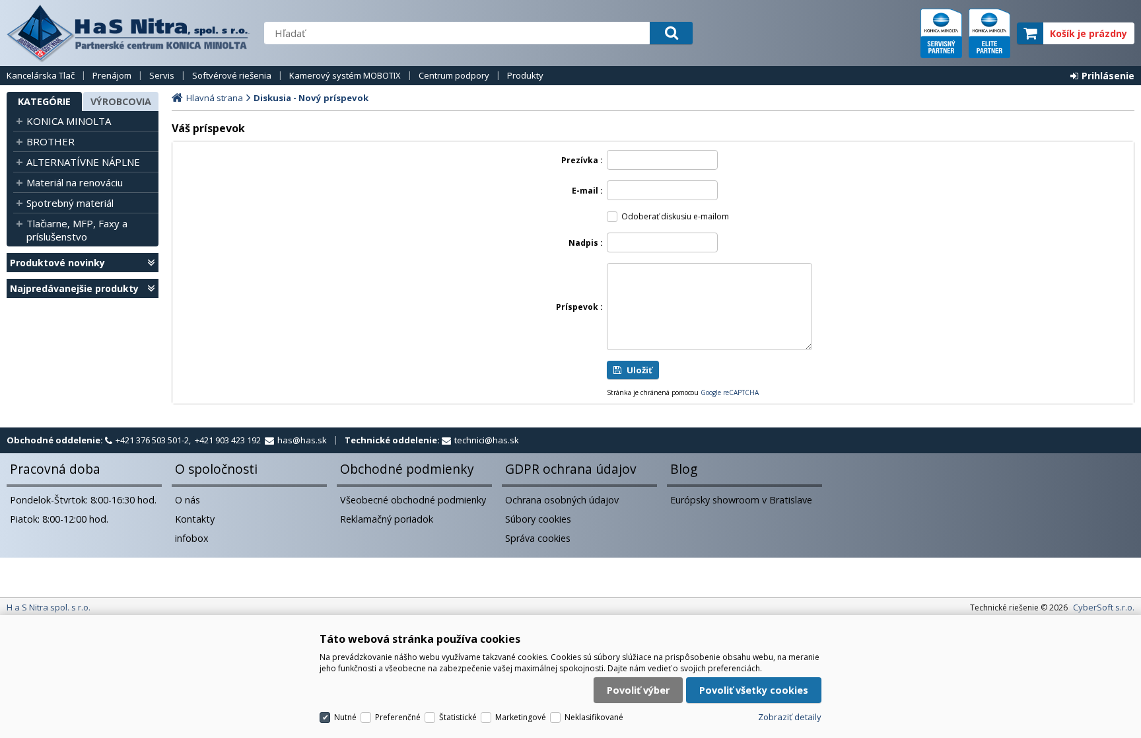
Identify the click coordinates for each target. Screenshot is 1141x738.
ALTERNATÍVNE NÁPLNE (83, 161)
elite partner (989, 33)
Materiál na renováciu (74, 182)
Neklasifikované (594, 717)
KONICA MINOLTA (68, 121)
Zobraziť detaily (789, 717)
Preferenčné (398, 717)
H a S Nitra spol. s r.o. (129, 33)
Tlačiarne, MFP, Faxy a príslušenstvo (76, 230)
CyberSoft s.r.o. (1103, 607)
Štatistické (458, 717)
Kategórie (44, 101)
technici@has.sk (486, 440)
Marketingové (520, 717)
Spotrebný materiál (70, 202)
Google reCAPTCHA (730, 392)
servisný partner (941, 33)
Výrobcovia (120, 101)
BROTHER (50, 141)
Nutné (345, 717)
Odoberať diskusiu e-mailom (675, 216)
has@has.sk (302, 440)
